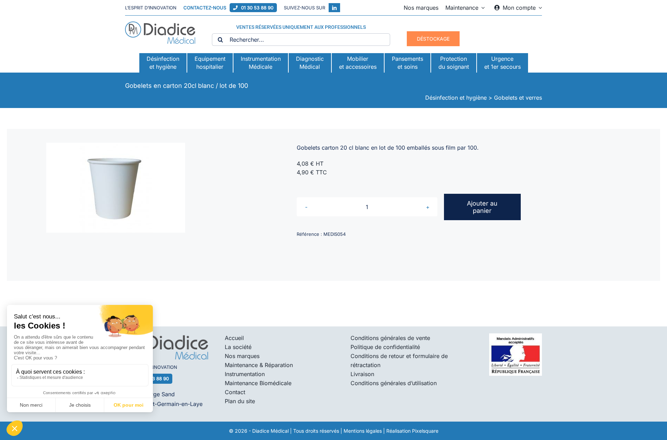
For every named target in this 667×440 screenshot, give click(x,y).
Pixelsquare (425, 431)
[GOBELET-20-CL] (115, 188)
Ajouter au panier (482, 207)
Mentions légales (363, 431)
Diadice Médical (270, 431)
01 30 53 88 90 (257, 7)
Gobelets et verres (518, 97)
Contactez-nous (204, 7)
